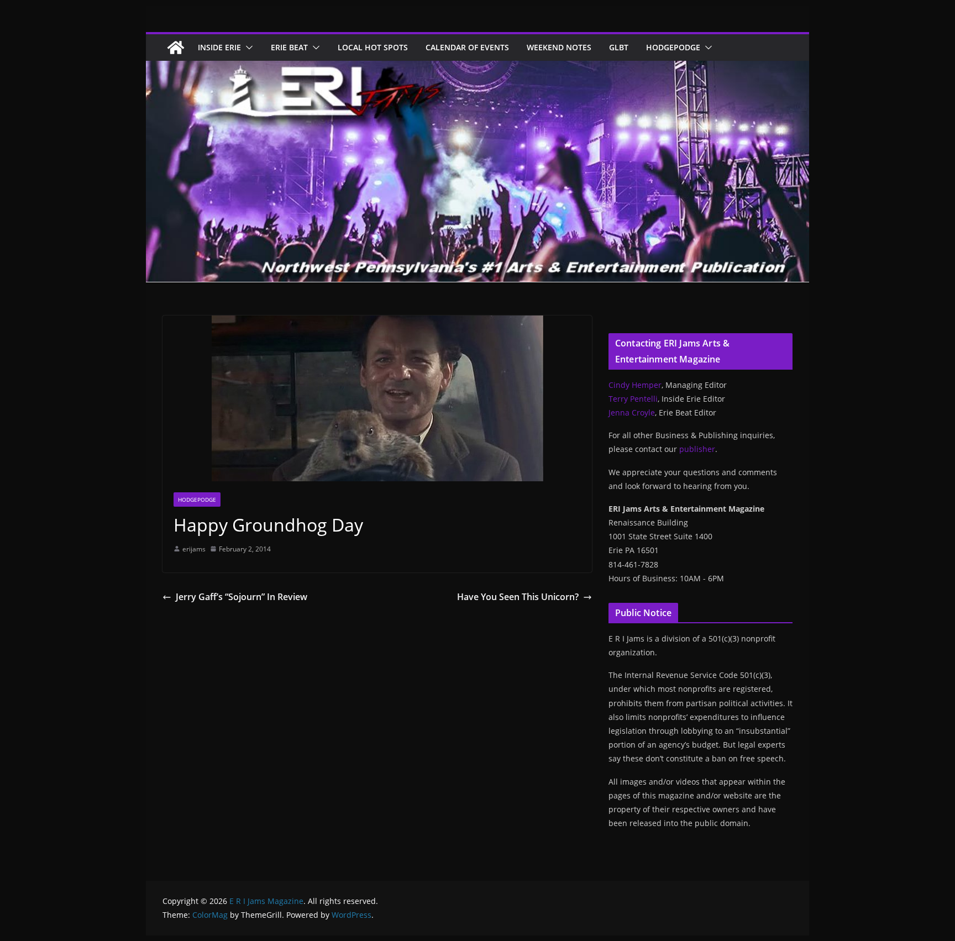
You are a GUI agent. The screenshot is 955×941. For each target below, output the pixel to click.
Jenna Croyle (631, 412)
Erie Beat (289, 47)
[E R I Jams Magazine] (175, 47)
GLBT (618, 47)
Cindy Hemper (635, 385)
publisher (697, 449)
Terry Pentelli (633, 398)
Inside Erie (219, 47)
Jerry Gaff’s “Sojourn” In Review (241, 597)
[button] (247, 47)
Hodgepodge (673, 47)
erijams (194, 549)
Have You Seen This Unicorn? (518, 597)
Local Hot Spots (373, 47)
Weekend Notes (559, 47)
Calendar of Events (467, 47)
